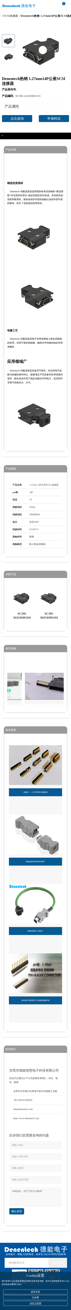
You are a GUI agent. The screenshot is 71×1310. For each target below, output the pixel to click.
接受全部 (35, 1292)
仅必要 (35, 1297)
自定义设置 (35, 1303)
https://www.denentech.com (26, 1118)
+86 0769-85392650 (22, 1100)
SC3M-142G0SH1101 (28, 96)
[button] (8, 61)
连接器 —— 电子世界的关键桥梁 (35, 792)
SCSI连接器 (17, 15)
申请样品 (54, 118)
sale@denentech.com (23, 1109)
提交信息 (57, 1262)
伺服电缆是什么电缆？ (35, 931)
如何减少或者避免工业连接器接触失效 (35, 1000)
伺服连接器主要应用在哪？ (35, 861)
